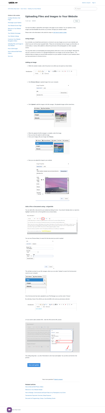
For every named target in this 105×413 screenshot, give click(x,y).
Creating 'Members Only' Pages (14, 18)
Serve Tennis (24, 8)
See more (10, 56)
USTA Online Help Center (13, 8)
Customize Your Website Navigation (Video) (14, 40)
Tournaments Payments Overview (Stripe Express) (38, 395)
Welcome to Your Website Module (14, 29)
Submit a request (86, 2)
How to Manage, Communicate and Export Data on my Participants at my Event (45, 392)
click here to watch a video (59, 32)
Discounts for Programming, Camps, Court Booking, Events (40, 398)
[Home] (13, 2)
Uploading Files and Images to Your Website (15, 44)
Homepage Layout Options (14, 22)
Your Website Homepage (14, 33)
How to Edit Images (13, 48)
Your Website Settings (13, 36)
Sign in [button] (94, 2)
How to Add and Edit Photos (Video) (15, 52)
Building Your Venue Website (34, 8)
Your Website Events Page (14, 25)
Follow (76, 21)
